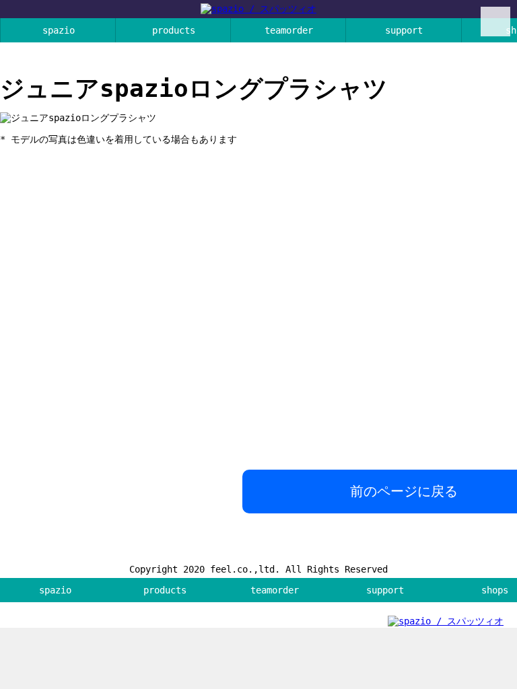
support (404, 30)
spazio (58, 30)
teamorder (289, 30)
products (173, 30)
